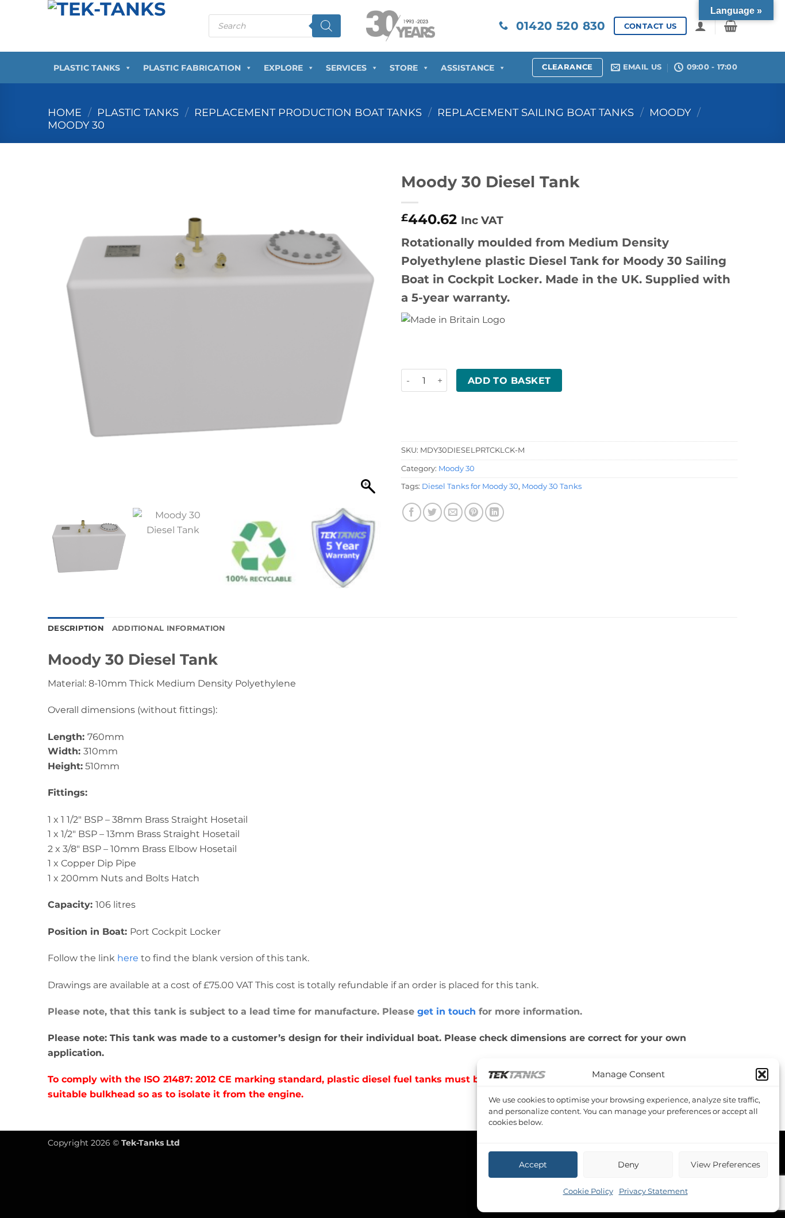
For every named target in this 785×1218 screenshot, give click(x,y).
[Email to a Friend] (453, 512)
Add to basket (509, 380)
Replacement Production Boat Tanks (308, 112)
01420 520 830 (557, 26)
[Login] (700, 25)
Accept (533, 1164)
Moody (670, 112)
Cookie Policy (588, 1191)
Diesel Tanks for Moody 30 (470, 486)
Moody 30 (76, 125)
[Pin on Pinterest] (473, 512)
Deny (628, 1164)
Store (404, 68)
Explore (283, 68)
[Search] (326, 25)
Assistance (467, 68)
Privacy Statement (653, 1191)
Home (65, 112)
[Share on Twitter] (432, 512)
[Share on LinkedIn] (494, 512)
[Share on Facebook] (411, 512)
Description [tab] (76, 628)
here (127, 958)
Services (346, 68)
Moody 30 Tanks (552, 486)
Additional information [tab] (169, 628)
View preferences (725, 1164)
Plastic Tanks (86, 68)
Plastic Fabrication (192, 68)
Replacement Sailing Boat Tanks (535, 112)
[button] (762, 1074)
